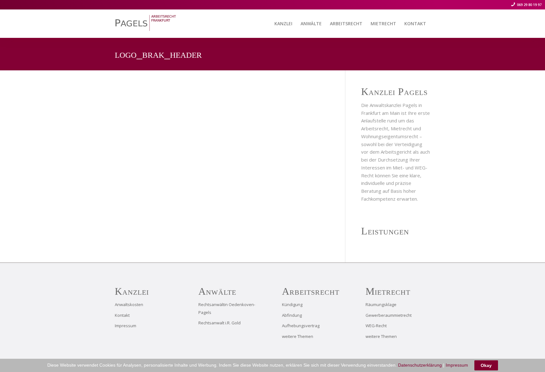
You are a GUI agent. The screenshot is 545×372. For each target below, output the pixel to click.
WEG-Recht (376, 325)
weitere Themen (297, 336)
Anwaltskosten (129, 304)
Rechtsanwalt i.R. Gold (219, 323)
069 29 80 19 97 (529, 4)
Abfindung (292, 315)
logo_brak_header (158, 54)
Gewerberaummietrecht (389, 315)
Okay (486, 365)
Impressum (125, 325)
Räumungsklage (381, 304)
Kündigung (292, 304)
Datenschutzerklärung (420, 365)
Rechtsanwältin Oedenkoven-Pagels (226, 308)
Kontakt (122, 315)
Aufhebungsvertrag (300, 325)
